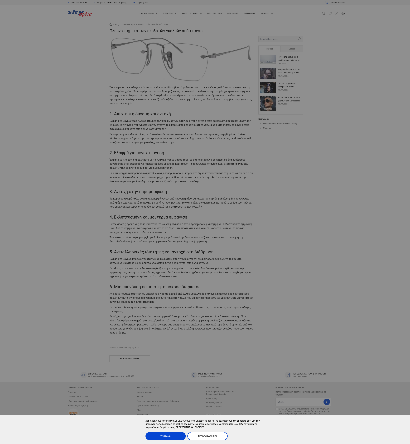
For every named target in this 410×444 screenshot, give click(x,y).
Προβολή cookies (207, 436)
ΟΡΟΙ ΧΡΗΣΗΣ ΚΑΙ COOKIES (190, 427)
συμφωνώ (165, 436)
